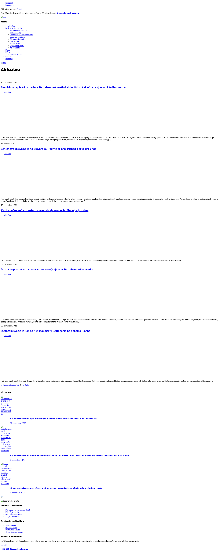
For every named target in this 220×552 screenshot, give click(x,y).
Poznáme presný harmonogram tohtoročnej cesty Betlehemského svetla (47, 269)
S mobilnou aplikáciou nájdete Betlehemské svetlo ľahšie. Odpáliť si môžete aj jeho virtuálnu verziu (63, 87)
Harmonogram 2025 (18, 30)
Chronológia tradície (18, 39)
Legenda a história (17, 37)
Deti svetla (14, 41)
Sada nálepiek (11, 525)
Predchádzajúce (8, 385)
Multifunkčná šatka (13, 530)
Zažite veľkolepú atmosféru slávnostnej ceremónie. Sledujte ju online (44, 210)
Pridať (19, 9)
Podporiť (9, 59)
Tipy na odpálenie (17, 46)
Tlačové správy (16, 54)
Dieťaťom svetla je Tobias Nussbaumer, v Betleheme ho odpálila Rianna (45, 330)
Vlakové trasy (15, 33)
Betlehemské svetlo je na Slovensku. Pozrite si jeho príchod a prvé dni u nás (48, 148)
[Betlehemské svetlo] (3, 17)
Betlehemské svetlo (14, 28)
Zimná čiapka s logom (14, 532)
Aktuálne (11, 26)
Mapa (8, 50)
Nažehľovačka (11, 528)
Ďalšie (28, 385)
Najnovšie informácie (14, 514)
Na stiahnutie (15, 48)
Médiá (8, 52)
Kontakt (9, 56)
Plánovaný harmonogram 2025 (18, 510)
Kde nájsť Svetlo (12, 512)
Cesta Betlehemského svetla (21, 35)
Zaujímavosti (15, 43)
